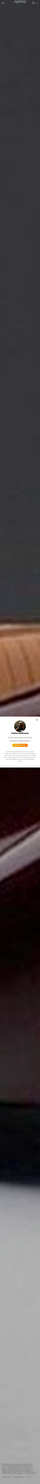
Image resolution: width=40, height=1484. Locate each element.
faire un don (20, 745)
